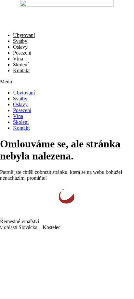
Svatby (20, 41)
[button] (67, 82)
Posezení (22, 53)
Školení (21, 64)
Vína (18, 58)
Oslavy (20, 47)
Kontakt (21, 70)
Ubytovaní (24, 35)
